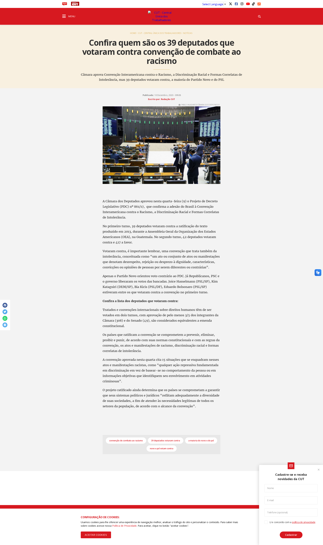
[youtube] (247, 3)
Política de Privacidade (124, 525)
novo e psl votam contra (161, 448)
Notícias (187, 33)
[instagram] (242, 3)
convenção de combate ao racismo (126, 440)
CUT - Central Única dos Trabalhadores (159, 33)
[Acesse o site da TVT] (64, 5)
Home (133, 33)
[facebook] (236, 3)
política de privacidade (303, 522)
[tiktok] (253, 3)
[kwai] (259, 3)
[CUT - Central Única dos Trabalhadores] (161, 16)
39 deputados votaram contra (165, 440)
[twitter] (230, 3)
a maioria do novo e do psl (201, 440)
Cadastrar (291, 534)
